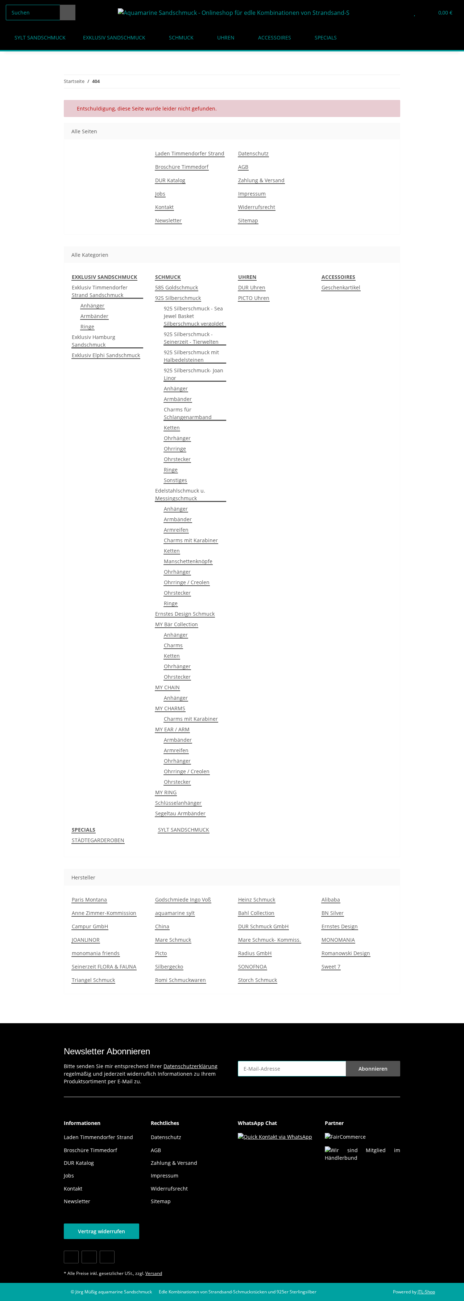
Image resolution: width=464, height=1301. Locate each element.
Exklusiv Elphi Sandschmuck (106, 355)
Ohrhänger (177, 438)
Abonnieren (373, 1068)
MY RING (166, 792)
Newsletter (168, 220)
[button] (400, 12)
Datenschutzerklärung (190, 1066)
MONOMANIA (338, 939)
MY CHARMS (170, 708)
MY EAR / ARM (172, 729)
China (162, 926)
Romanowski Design (346, 953)
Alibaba (331, 899)
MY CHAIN (167, 687)
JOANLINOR (86, 939)
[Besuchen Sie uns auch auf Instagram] (107, 1257)
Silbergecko (169, 966)
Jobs (160, 193)
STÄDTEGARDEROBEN (98, 840)
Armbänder (94, 316)
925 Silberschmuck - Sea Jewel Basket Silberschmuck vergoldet (194, 316)
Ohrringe (175, 448)
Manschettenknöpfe (188, 561)
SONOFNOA (252, 966)
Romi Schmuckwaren (180, 979)
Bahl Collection (256, 912)
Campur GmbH (90, 926)
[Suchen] (67, 12)
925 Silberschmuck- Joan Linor (193, 374)
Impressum (252, 193)
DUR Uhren (251, 287)
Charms (173, 645)
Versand (153, 1273)
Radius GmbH (255, 953)
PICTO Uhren (253, 297)
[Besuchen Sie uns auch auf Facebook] (71, 1257)
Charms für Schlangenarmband (188, 413)
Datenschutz (253, 153)
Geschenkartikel (341, 287)
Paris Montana (89, 899)
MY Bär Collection (176, 624)
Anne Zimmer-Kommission (104, 912)
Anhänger (92, 305)
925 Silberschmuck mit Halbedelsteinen (191, 356)
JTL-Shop (426, 1292)
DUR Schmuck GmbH (263, 926)
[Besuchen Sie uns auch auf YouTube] (89, 1257)
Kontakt (164, 207)
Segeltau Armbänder (180, 813)
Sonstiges (175, 480)
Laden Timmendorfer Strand (189, 153)
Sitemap (248, 220)
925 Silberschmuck (178, 297)
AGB (243, 166)
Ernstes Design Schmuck (185, 613)
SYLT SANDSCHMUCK (183, 829)
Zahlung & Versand (261, 180)
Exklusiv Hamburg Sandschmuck (93, 341)
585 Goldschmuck (176, 287)
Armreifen (176, 529)
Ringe (87, 326)
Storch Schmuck (257, 979)
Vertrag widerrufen (101, 1231)
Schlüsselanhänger (178, 802)
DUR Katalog (170, 180)
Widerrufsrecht (256, 207)
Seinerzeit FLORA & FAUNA (104, 966)
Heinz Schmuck (256, 899)
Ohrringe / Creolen (187, 582)
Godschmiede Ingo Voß (183, 899)
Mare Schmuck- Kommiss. (269, 939)
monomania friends (96, 953)
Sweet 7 (331, 966)
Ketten (172, 427)
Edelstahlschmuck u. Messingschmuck (180, 494)
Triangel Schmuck (93, 979)
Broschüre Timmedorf (181, 166)
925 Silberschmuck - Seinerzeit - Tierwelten (191, 338)
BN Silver (333, 912)
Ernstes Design (340, 926)
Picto (161, 953)
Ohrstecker (177, 459)
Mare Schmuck (173, 939)
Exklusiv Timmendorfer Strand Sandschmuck (100, 291)
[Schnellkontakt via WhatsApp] (275, 1136)
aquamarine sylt (175, 912)
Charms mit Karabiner (191, 540)
